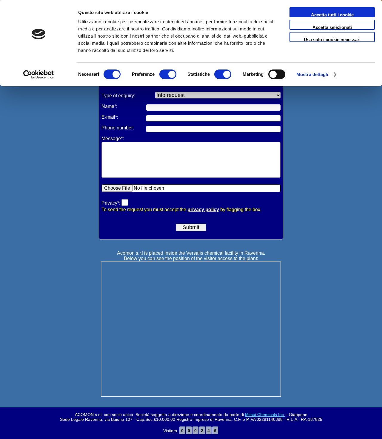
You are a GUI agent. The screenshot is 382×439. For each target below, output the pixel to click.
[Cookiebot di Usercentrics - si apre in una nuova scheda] (39, 74)
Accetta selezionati (332, 27)
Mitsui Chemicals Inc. (265, 414)
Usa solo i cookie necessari (332, 39)
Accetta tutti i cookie (332, 14)
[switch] (167, 75)
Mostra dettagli (312, 74)
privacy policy (203, 209)
